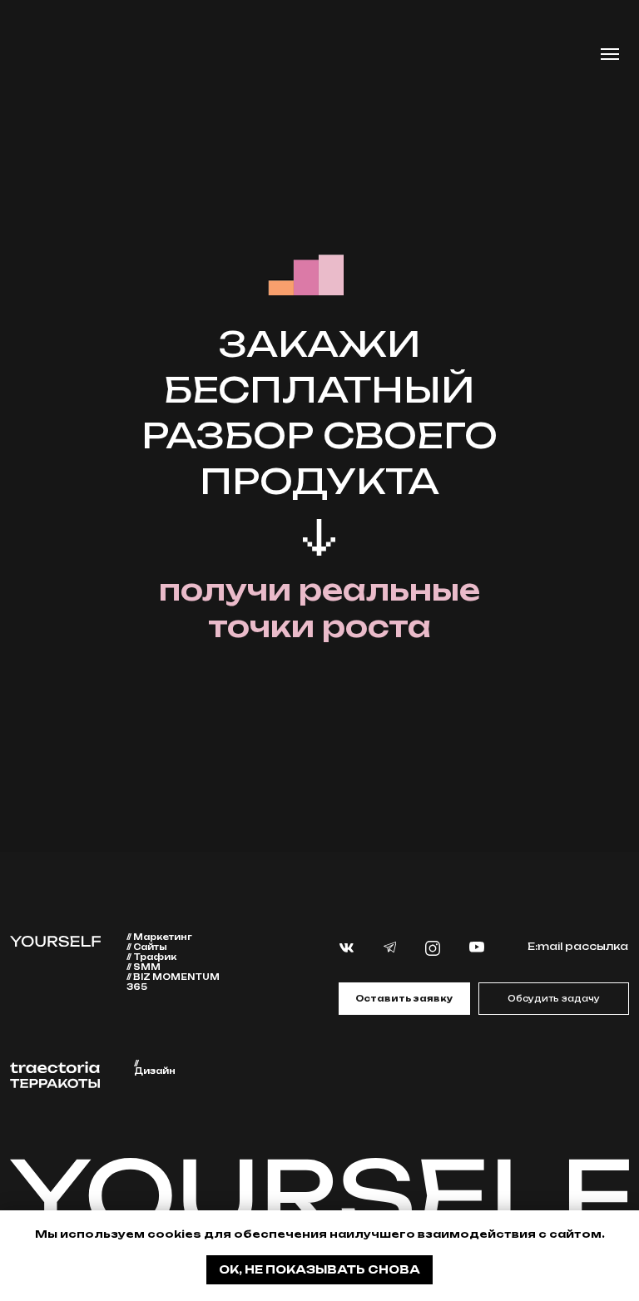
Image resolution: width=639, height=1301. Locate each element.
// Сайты (146, 947)
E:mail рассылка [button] (578, 946)
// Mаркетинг (159, 937)
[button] (404, 998)
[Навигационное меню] (610, 54)
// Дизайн (155, 1067)
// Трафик (151, 957)
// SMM (143, 967)
